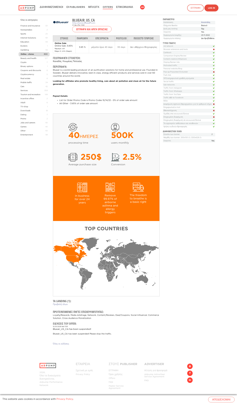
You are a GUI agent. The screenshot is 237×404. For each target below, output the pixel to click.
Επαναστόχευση (170, 110)
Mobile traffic (26, 82)
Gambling (24, 50)
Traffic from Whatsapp (172, 91)
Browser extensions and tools (175, 49)
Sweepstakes (26, 30)
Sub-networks (169, 85)
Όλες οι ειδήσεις (61, 344)
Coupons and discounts (30, 70)
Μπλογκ (93, 7)
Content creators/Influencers (175, 59)
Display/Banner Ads (171, 62)
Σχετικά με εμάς (84, 370)
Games (23, 127)
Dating (23, 115)
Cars (22, 86)
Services (24, 90)
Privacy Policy (83, 374)
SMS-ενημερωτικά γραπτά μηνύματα (178, 78)
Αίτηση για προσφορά (155, 370)
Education (24, 42)
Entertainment (26, 135)
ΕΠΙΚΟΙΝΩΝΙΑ (124, 7)
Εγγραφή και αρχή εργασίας (92, 29)
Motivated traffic (170, 65)
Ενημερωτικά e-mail (171, 107)
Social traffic (168, 81)
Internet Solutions (28, 38)
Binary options (26, 66)
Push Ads (167, 75)
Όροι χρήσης (116, 374)
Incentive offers (27, 98)
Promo (23, 119)
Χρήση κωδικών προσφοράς (175, 126)
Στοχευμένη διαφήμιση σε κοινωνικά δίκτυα (182, 120)
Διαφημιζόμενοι (51, 7)
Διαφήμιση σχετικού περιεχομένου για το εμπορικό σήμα (187, 104)
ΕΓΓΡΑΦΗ (195, 8)
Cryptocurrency (27, 74)
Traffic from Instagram (172, 88)
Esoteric (24, 46)
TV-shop (24, 107)
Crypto (23, 62)
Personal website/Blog (172, 69)
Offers (108, 7)
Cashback (167, 52)
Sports (23, 34)
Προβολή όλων (60, 304)
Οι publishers (75, 7)
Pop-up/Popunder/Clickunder (175, 72)
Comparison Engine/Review (174, 56)
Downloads (25, 111)
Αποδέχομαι (221, 400)
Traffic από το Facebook (173, 98)
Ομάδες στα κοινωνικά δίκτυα (176, 114)
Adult (22, 102)
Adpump (44, 382)
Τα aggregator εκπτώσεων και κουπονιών (180, 123)
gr (142, 7)
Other (22, 131)
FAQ (111, 382)
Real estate (25, 78)
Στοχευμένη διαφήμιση (173, 117)
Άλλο (165, 101)
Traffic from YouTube (172, 94)
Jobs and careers (27, 123)
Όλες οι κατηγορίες (29, 20)
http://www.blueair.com (83, 23)
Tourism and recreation (30, 94)
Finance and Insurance (30, 26)
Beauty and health (28, 58)
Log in (211, 8)
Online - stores (27, 54)
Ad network (168, 46)
